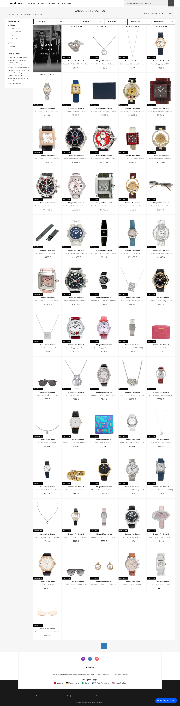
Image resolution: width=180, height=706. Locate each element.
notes (124, 675)
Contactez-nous (101, 696)
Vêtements (16, 28)
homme (42, 3)
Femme (13, 43)
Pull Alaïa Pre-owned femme (17, 65)
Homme (13, 46)
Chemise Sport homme (15, 75)
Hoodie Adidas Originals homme (18, 78)
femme (32, 3)
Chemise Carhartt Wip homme (18, 73)
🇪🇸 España (58, 683)
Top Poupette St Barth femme (17, 57)
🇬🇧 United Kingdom (100, 683)
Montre (14, 38)
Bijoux (14, 35)
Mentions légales (138, 696)
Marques (54, 3)
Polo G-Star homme (14, 83)
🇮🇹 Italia (85, 683)
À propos (39, 696)
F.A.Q (69, 696)
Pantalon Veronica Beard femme (18, 70)
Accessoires (16, 32)
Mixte (12, 25)
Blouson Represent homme (17, 81)
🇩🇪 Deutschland (72, 683)
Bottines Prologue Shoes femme (18, 67)
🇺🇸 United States (119, 683)
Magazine (67, 3)
